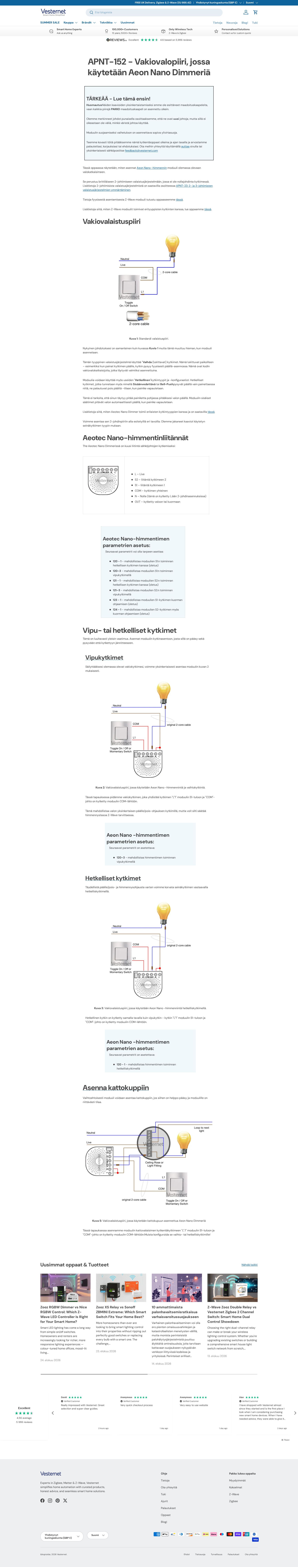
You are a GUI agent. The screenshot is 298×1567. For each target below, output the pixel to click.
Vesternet (62, 1554)
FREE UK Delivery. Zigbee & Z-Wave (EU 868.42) (163, 2)
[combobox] (154, 12)
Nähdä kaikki (250, 1265)
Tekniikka (106, 22)
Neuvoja (231, 23)
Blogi (245, 23)
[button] (255, 12)
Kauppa (68, 22)
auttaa (185, 146)
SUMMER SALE (49, 22)
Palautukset (168, 1508)
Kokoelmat (235, 1487)
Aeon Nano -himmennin (152, 168)
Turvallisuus (216, 1554)
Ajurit (164, 1501)
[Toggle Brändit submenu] (94, 23)
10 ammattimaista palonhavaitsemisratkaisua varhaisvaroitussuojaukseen (175, 1312)
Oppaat (166, 1515)
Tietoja (217, 23)
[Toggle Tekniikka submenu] (115, 23)
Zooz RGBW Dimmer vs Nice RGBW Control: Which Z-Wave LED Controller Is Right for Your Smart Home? (64, 1314)
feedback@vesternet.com (141, 150)
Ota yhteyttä (169, 1487)
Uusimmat (128, 22)
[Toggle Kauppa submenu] (76, 23)
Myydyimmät (237, 1480)
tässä (179, 199)
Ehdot (187, 1554)
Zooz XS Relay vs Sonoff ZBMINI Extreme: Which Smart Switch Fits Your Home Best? (121, 1312)
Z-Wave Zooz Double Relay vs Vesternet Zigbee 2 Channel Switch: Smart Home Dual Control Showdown (231, 1314)
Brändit (87, 22)
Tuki (255, 23)
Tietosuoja (200, 1554)
